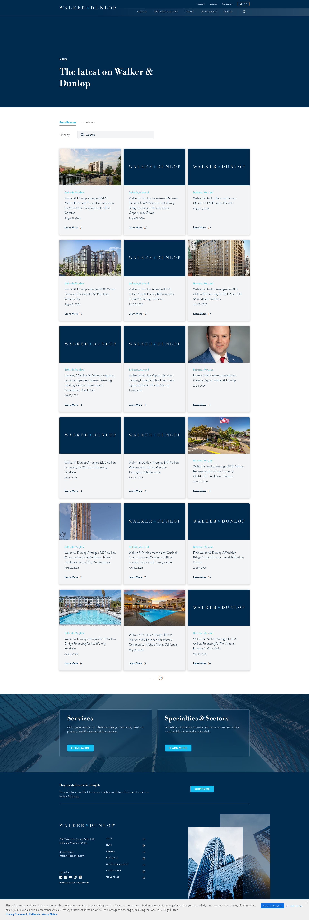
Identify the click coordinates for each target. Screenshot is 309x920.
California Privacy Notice (43, 914)
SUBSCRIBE (202, 789)
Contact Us (227, 3)
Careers (213, 3)
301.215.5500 (66, 852)
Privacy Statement (16, 914)
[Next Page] (160, 678)
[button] (294, 905)
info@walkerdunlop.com (71, 855)
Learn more (80, 748)
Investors (200, 3)
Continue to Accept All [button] (272, 905)
